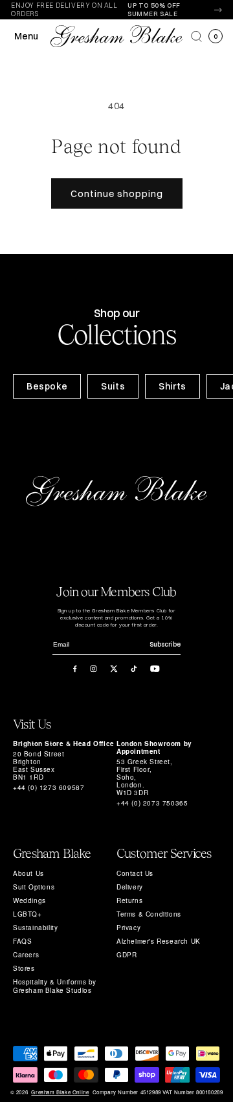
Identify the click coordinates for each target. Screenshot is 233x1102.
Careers (26, 954)
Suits (113, 386)
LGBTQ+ (27, 914)
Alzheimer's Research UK (158, 941)
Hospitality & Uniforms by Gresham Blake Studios (54, 986)
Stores (24, 968)
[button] (196, 36)
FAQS (22, 941)
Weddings (29, 900)
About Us (28, 873)
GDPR (126, 954)
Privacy (128, 927)
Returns (129, 900)
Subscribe (165, 644)
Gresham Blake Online (60, 1092)
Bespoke (47, 386)
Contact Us (134, 873)
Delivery (129, 886)
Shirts (172, 386)
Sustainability (35, 927)
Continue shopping (117, 193)
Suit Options (33, 886)
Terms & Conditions (148, 914)
